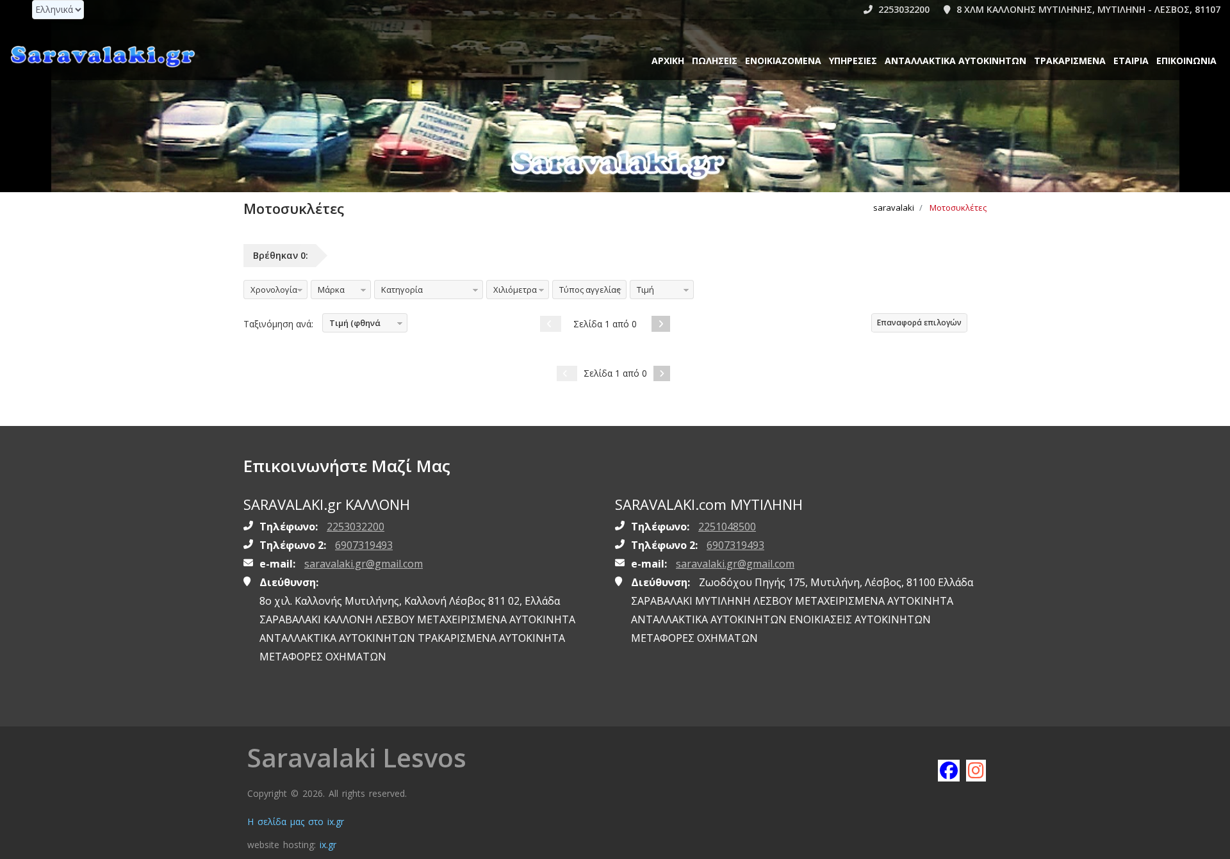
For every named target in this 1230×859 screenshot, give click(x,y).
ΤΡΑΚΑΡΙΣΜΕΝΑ (1070, 60)
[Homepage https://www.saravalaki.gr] (102, 56)
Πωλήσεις (714, 60)
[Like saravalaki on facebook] (948, 770)
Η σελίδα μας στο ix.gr (295, 821)
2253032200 (903, 9)
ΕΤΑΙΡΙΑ (1131, 60)
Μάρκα (331, 289)
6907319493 (364, 545)
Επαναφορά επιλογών (919, 322)
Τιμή (645, 289)
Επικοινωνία (1186, 60)
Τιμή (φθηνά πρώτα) (352, 325)
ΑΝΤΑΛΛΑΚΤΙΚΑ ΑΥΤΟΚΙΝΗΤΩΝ (955, 60)
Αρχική (668, 60)
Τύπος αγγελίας (589, 289)
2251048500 (727, 526)
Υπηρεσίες (853, 60)
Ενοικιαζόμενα (783, 60)
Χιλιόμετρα (515, 289)
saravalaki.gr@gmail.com (363, 564)
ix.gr (328, 845)
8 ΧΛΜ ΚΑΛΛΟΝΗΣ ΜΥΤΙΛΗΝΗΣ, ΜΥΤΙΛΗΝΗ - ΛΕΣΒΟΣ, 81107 (1087, 9)
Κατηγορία (402, 289)
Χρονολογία (273, 289)
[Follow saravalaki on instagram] (976, 770)
